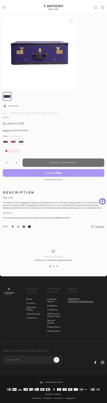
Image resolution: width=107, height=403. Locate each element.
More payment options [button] (53, 179)
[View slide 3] (57, 266)
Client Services (33, 314)
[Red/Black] (13, 142)
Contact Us (31, 318)
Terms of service (58, 398)
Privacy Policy (53, 327)
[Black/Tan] (5, 142)
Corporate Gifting (31, 308)
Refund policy (53, 331)
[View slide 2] (53, 266)
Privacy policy (47, 398)
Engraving (52, 306)
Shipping (6, 130)
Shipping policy (70, 398)
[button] (4, 7)
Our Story (30, 303)
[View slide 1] (50, 266)
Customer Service (51, 300)
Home (29, 299)
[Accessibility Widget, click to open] (102, 201)
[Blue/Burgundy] (21, 142)
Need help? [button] (99, 226)
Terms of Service (51, 321)
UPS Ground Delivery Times (53, 315)
